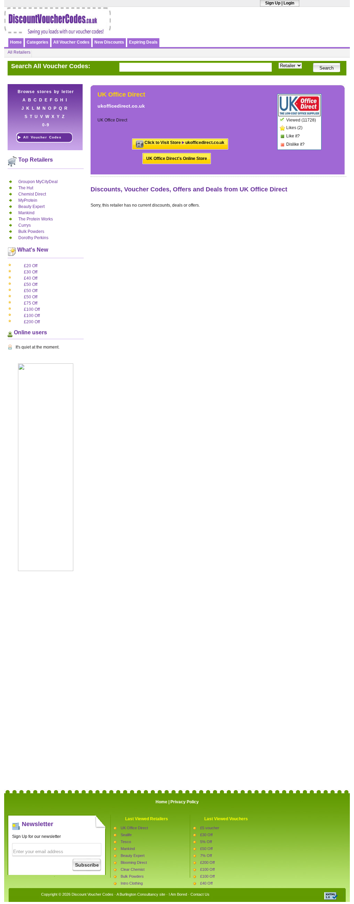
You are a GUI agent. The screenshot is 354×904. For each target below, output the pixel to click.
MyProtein (27, 200)
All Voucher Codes (71, 42)
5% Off (206, 842)
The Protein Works (35, 219)
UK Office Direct (134, 828)
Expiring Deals (143, 42)
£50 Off (30, 284)
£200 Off (32, 321)
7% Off (206, 855)
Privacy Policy (184, 801)
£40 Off (30, 278)
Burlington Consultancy (139, 894)
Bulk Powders (31, 231)
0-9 (45, 125)
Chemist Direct (32, 194)
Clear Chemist (133, 869)
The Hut (25, 188)
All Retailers (19, 52)
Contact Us (199, 894)
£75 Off (30, 303)
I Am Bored (178, 894)
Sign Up (272, 3)
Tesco (126, 842)
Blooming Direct (134, 862)
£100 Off (32, 309)
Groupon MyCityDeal (38, 181)
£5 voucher (209, 828)
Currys (24, 225)
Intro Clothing (132, 883)
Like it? (293, 136)
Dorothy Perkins (33, 237)
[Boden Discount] (268, 30)
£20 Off (30, 265)
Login (288, 3)
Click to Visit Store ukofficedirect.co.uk (184, 142)
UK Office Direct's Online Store (176, 158)
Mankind (26, 212)
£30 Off (30, 272)
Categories (37, 42)
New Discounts (109, 42)
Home (16, 42)
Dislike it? (295, 144)
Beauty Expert (31, 206)
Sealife (126, 835)
